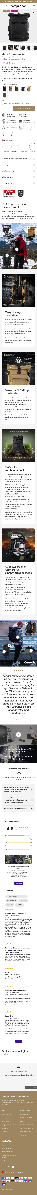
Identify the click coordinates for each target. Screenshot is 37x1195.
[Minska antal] (3, 108)
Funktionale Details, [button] (17, 1003)
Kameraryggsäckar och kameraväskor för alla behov (18, 1)
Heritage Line (6, 1118)
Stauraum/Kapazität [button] (10, 1005)
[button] (18, 836)
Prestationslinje (7, 1114)
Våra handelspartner (26, 1128)
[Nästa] (34, 2)
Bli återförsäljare (25, 1131)
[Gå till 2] (10, 48)
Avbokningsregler (7, 1152)
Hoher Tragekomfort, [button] (10, 1001)
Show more (18, 1041)
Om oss (22, 1121)
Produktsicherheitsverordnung (9, 1156)
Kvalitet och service (26, 1125)
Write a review (18, 883)
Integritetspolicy (7, 1148)
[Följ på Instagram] (8, 1167)
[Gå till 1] (4, 48)
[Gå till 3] (16, 48)
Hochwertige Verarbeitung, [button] (23, 1001)
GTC (3, 1161)
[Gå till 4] (22, 48)
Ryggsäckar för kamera (9, 1125)
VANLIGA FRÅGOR (26, 1118)
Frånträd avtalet (31, 1088)
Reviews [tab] (10, 891)
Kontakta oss (24, 1114)
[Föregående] (2, 2)
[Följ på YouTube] (13, 1167)
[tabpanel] (18, 969)
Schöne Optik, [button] (8, 1003)
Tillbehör (4, 1131)
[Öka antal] (10, 108)
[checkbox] (9, 905)
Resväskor (5, 1128)
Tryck (3, 1145)
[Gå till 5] (28, 48)
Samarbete (23, 1135)
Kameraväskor (6, 1121)
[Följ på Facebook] (3, 1167)
